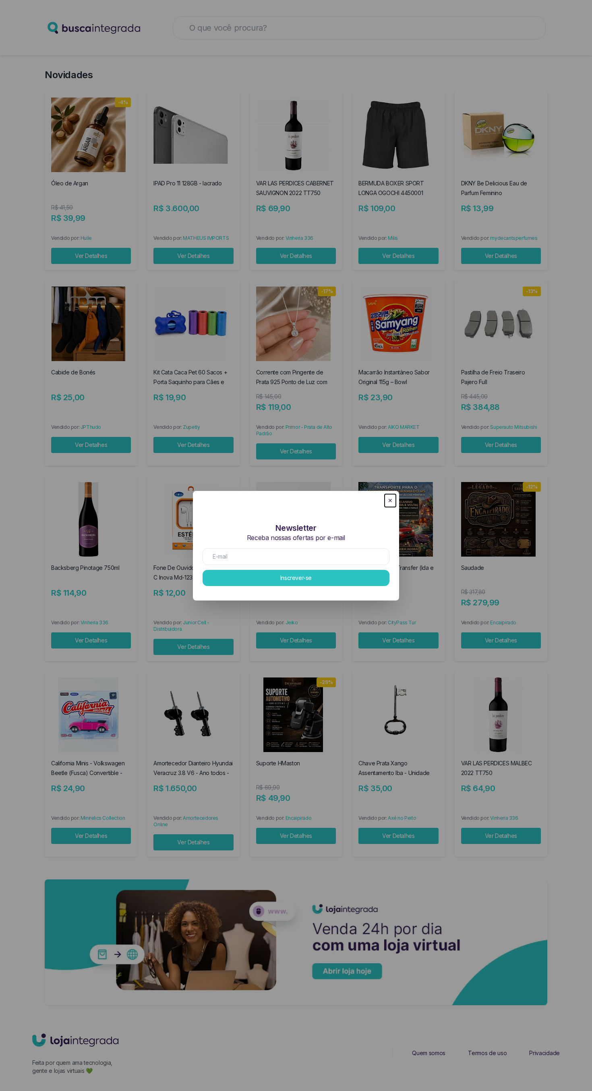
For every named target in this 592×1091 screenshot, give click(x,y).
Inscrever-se (296, 577)
